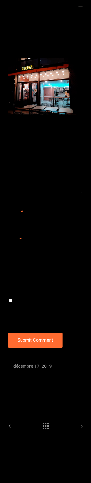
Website (16, 267)
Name (15, 211)
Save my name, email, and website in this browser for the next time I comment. (44, 308)
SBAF (12, 8)
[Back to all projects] (45, 425)
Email (14, 239)
